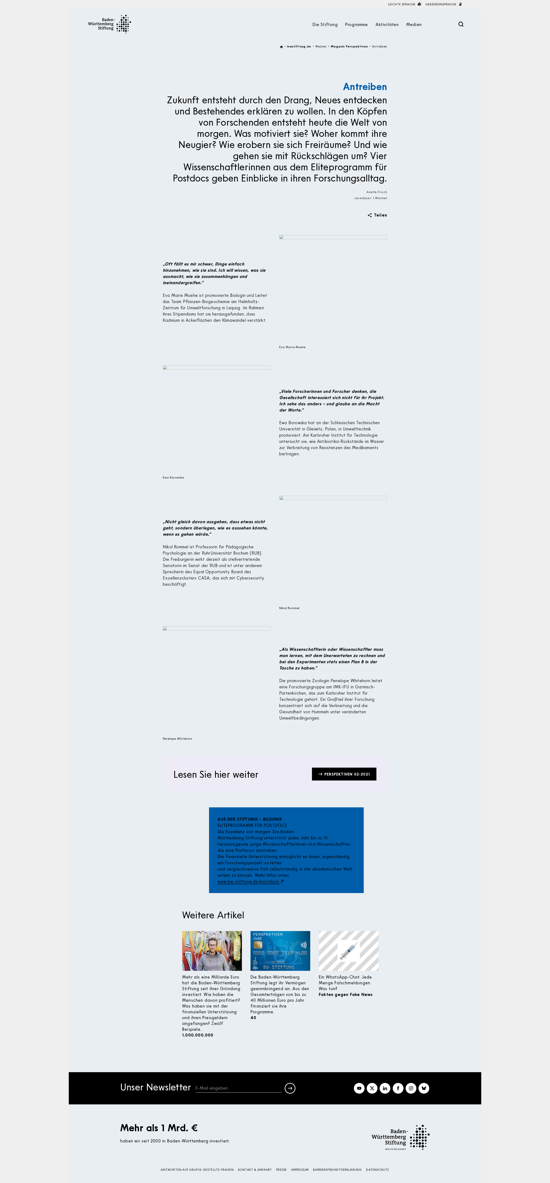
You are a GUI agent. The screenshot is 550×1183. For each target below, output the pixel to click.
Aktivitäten (387, 24)
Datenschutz (377, 1169)
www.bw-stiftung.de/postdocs (248, 881)
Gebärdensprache (441, 4)
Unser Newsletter (155, 1087)
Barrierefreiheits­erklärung (337, 1169)
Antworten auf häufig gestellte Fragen (197, 1169)
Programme (356, 24)
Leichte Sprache (402, 4)
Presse (281, 1169)
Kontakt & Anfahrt (255, 1169)
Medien (414, 24)
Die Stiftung (325, 24)
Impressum (300, 1169)
